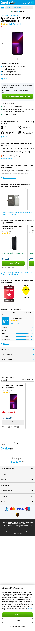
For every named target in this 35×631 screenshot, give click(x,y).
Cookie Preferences (11, 532)
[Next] (32, 43)
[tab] (14, 59)
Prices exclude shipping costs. (19, 523)
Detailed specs (7, 137)
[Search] (31, 7)
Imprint (26, 530)
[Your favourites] (28, 2)
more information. (20, 526)
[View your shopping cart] (32, 2)
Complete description (9, 178)
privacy (30, 608)
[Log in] (24, 2)
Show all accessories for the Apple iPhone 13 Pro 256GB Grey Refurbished (17, 213)
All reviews (6, 344)
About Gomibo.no (12, 530)
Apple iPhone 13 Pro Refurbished (10, 15)
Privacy (20, 530)
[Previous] (3, 43)
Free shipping (11, 267)
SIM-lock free (7, 79)
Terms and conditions (23, 532)
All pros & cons (7, 159)
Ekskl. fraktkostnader (13, 426)
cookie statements (10, 610)
